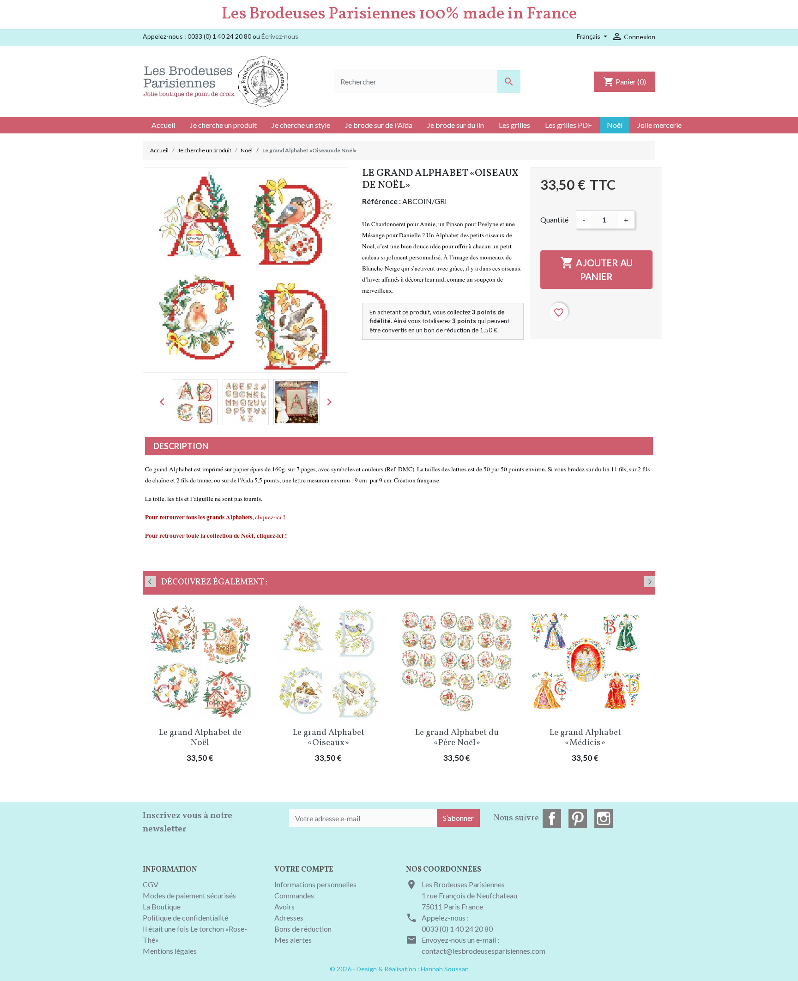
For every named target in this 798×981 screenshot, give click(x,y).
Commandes (294, 895)
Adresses (288, 917)
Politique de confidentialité (185, 917)
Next (649, 581)
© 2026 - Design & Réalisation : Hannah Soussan (399, 969)
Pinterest (577, 818)
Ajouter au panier (596, 269)
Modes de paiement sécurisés (189, 895)
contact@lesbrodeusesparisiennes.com (483, 950)
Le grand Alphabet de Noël (200, 738)
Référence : (381, 201)
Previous (150, 581)
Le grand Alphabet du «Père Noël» (457, 738)
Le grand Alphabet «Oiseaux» (328, 738)
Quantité (554, 219)
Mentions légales (170, 950)
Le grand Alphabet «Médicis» (585, 738)
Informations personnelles (315, 884)
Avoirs (284, 906)
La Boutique (162, 906)
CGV (150, 884)
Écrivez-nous (279, 36)
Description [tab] (180, 446)
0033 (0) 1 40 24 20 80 (457, 928)
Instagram (603, 818)
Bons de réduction (303, 928)
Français (589, 36)
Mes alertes (293, 939)
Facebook (552, 818)
